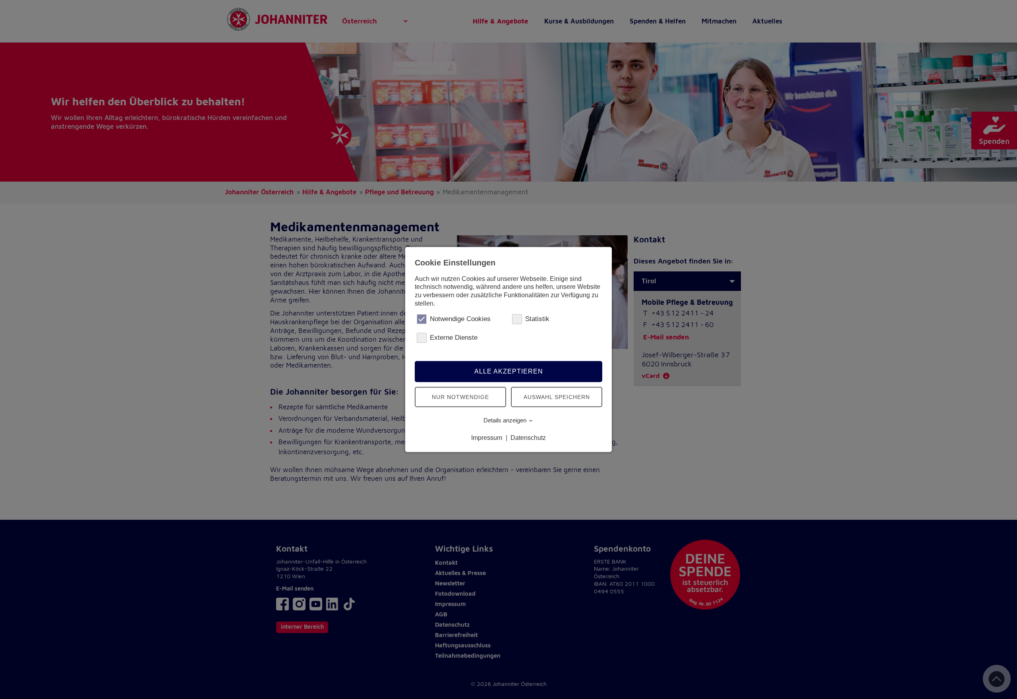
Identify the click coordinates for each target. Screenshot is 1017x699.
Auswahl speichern (557, 397)
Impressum (486, 437)
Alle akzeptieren (508, 371)
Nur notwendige (460, 397)
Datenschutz (528, 437)
